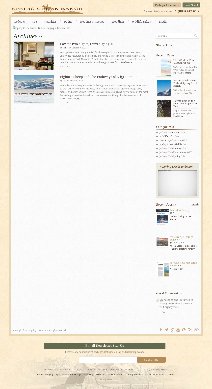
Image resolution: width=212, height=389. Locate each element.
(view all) (195, 204)
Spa (34, 21)
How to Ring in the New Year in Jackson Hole (185, 104)
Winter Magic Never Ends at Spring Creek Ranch (185, 83)
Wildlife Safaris (142, 21)
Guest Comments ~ (169, 293)
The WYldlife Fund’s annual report (185, 61)
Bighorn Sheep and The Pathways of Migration (96, 77)
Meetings (92, 21)
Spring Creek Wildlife (170, 144)
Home (40, 374)
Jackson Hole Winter (170, 132)
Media (163, 21)
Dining (68, 21)
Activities (50, 21)
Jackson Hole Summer (170, 148)
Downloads (158, 374)
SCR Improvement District (138, 374)
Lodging (19, 21)
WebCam (100, 374)
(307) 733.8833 (87, 369)
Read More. (126, 62)
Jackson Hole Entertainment (173, 152)
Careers (170, 374)
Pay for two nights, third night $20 (86, 44)
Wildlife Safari (166, 136)
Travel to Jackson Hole (171, 140)
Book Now (190, 5)
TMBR (109, 380)
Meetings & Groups (72, 374)
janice (65, 48)
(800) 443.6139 (62, 369)
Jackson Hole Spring (169, 156)
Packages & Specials (166, 5)
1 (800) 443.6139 (187, 11)
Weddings (118, 21)
